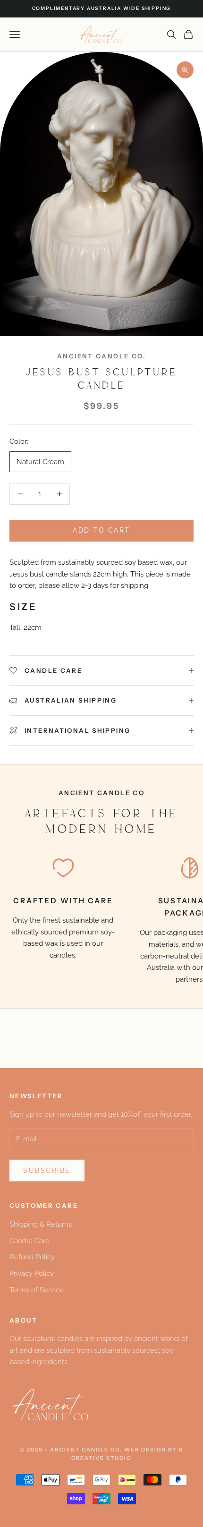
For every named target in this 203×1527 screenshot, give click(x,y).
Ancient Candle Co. (101, 356)
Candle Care (29, 1241)
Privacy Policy (31, 1273)
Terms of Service (36, 1290)
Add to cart (101, 530)
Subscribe (47, 1170)
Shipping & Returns (40, 1224)
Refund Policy (32, 1257)
